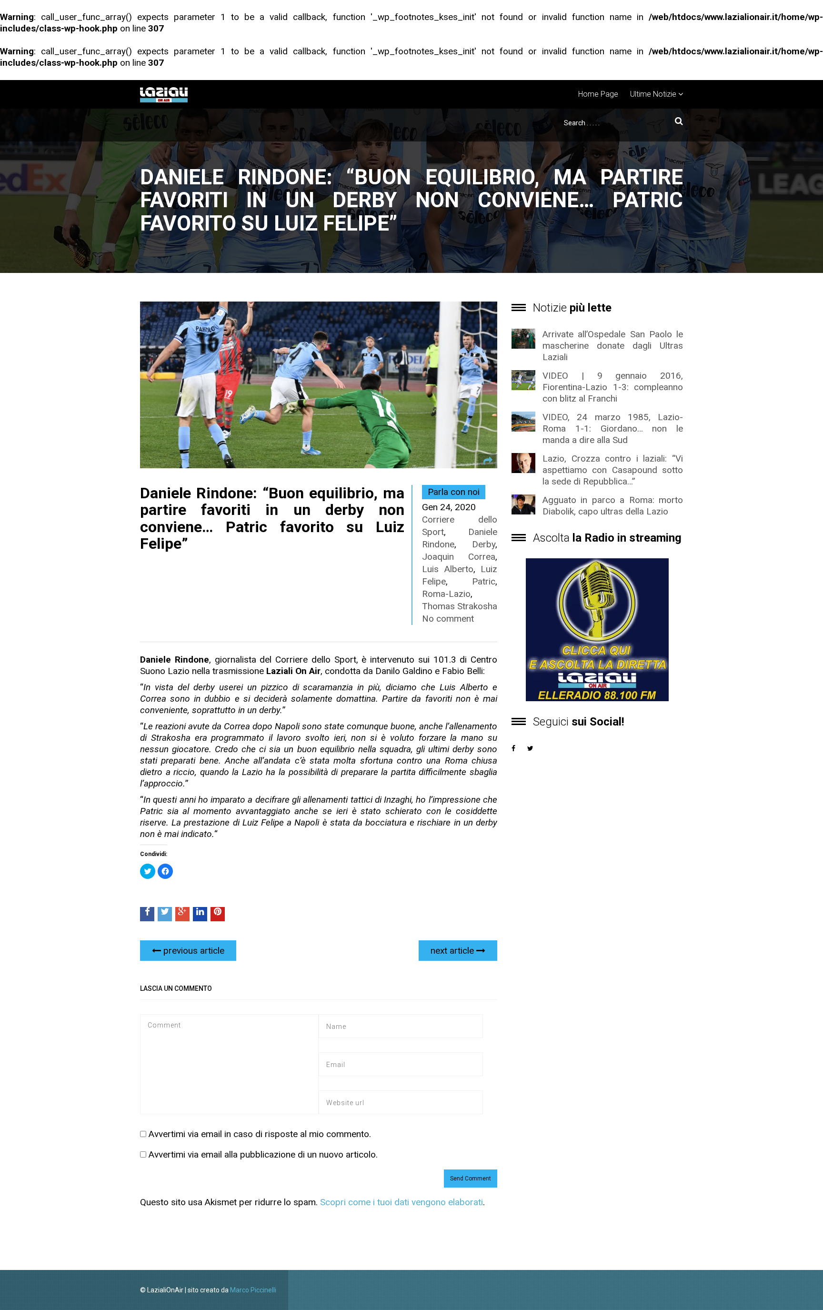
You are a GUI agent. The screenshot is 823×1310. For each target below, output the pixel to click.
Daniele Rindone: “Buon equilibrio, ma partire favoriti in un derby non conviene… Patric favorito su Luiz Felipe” (272, 518)
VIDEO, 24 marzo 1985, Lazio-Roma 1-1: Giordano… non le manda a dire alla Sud (612, 428)
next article (453, 950)
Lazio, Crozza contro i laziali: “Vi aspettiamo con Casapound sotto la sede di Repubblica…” (612, 470)
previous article (192, 950)
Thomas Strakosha (459, 606)
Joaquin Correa (458, 556)
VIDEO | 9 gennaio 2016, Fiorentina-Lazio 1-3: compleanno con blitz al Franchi (612, 387)
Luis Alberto (447, 569)
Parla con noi (454, 491)
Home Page (598, 94)
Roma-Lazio (446, 593)
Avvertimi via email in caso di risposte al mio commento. (260, 1134)
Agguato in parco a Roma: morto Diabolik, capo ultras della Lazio (612, 505)
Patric (483, 581)
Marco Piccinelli (253, 1290)
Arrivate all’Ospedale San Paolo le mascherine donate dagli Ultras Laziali (612, 346)
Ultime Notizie (653, 94)
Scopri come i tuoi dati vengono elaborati (401, 1202)
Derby (483, 544)
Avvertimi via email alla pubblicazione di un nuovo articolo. (263, 1154)
